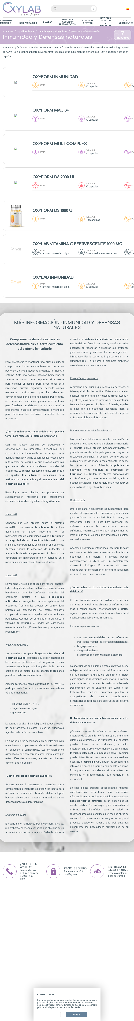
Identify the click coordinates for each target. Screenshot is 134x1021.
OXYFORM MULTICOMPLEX (59, 144)
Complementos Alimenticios (52, 31)
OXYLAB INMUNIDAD (52, 277)
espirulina (89, 761)
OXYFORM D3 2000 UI (53, 177)
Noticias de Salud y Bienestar (105, 22)
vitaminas (54, 501)
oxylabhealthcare (25, 31)
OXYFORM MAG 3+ (50, 110)
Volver (9, 31)
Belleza (47, 22)
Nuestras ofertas (87, 21)
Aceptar (76, 1015)
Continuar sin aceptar (86, 994)
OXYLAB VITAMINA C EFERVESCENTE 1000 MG (77, 244)
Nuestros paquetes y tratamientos (67, 22)
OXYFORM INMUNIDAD (55, 77)
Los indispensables (28, 21)
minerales (23, 501)
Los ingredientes (125, 21)
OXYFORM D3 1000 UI (52, 210)
